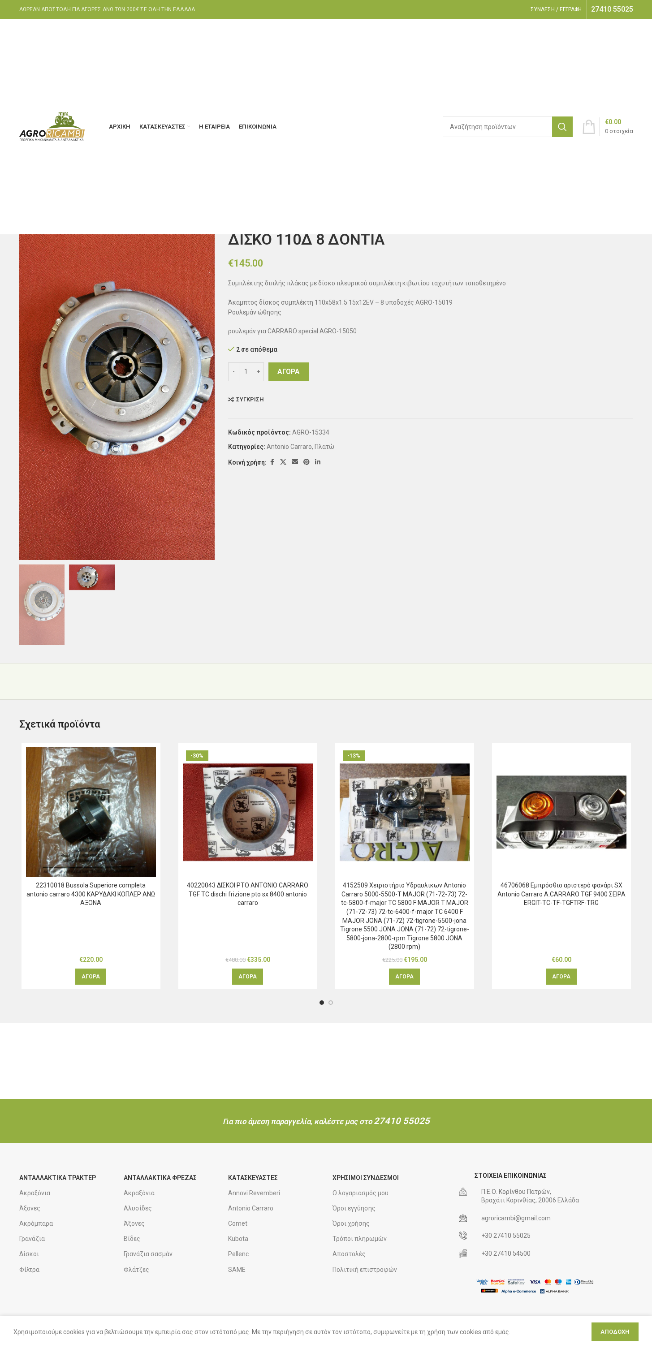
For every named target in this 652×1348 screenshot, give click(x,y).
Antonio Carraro (289, 446)
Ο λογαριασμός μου (360, 1193)
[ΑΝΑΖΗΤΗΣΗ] (562, 126)
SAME (237, 1269)
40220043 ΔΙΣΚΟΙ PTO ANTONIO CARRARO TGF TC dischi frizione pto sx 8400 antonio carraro (247, 894)
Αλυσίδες (138, 1208)
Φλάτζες (136, 1269)
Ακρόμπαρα (36, 1223)
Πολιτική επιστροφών (364, 1269)
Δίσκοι (29, 1254)
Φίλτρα (29, 1269)
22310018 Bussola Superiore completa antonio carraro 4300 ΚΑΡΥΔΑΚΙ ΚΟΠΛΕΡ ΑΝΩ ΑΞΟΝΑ (90, 894)
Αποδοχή (615, 1331)
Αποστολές (349, 1254)
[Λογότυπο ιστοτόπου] (52, 125)
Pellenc (238, 1254)
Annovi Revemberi (254, 1193)
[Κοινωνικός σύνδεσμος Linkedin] (317, 462)
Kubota (238, 1238)
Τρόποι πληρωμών (359, 1238)
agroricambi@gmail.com (516, 1218)
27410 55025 (402, 1120)
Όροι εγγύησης (354, 1208)
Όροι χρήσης (351, 1223)
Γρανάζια (32, 1238)
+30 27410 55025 (506, 1235)
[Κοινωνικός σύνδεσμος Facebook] (272, 462)
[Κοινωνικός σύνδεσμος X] (283, 462)
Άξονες (29, 1208)
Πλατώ (324, 446)
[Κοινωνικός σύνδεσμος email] (295, 462)
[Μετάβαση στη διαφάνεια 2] (330, 1002)
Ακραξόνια (34, 1193)
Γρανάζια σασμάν (148, 1254)
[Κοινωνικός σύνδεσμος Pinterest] (306, 462)
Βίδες (132, 1238)
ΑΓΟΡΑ (288, 371)
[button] (90, 977)
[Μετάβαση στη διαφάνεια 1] (322, 1002)
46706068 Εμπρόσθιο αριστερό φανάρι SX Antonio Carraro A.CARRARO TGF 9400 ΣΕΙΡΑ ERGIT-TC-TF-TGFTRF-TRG (561, 894)
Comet (237, 1223)
